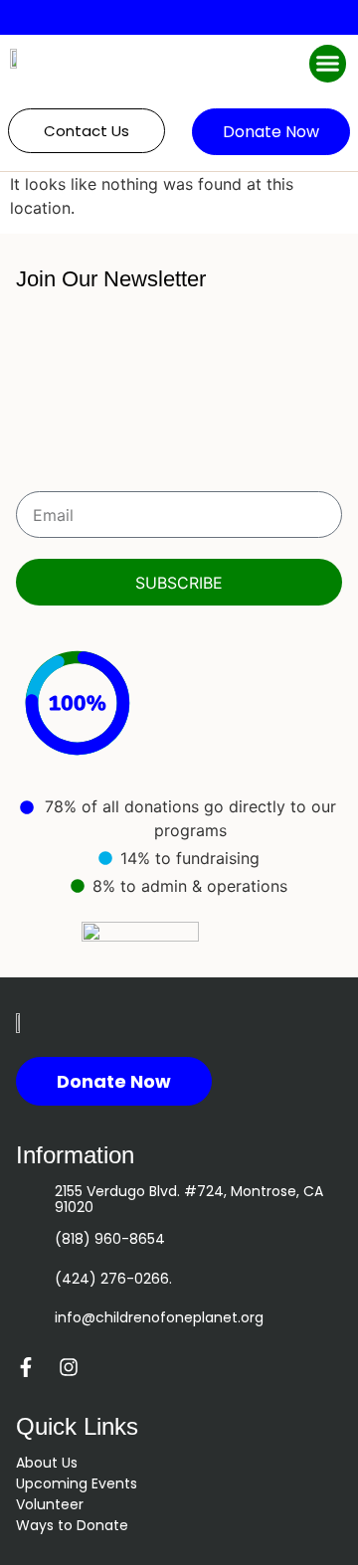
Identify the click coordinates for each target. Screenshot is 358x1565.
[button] (328, 64)
